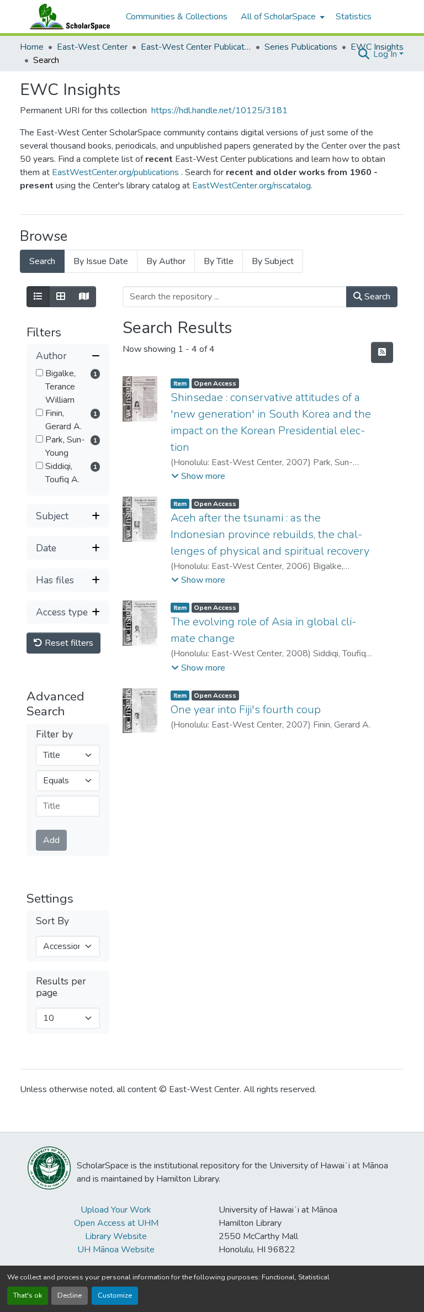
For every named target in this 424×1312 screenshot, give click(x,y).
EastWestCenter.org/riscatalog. (252, 186)
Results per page (61, 987)
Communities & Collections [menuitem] (176, 16)
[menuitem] (282, 16)
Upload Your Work (116, 1210)
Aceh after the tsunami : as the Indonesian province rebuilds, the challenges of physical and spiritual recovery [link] (270, 534)
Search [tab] (42, 261)
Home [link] (32, 47)
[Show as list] (38, 296)
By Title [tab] (219, 261)
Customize (115, 1295)
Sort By (52, 921)
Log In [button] (386, 54)
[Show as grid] (60, 296)
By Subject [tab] (273, 261)
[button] (67, 16)
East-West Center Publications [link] (196, 47)
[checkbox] (39, 372)
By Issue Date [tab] (100, 261)
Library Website (116, 1236)
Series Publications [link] (300, 47)
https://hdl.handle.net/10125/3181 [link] (219, 110)
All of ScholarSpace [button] (278, 16)
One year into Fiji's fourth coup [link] (246, 709)
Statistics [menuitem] (354, 16)
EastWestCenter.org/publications (116, 172)
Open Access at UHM (116, 1223)
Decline (69, 1295)
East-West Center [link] (92, 47)
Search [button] (376, 297)
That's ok (27, 1295)
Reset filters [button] (68, 643)
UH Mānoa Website (116, 1249)
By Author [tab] (166, 261)
